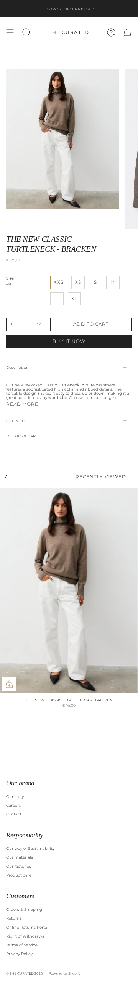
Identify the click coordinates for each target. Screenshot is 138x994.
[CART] (127, 32)
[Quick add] (9, 684)
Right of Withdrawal (26, 936)
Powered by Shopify (64, 973)
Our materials (19, 857)
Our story (15, 797)
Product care (18, 875)
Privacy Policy (19, 954)
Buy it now (69, 341)
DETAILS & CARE (22, 436)
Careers (13, 805)
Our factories (18, 866)
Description (17, 367)
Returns (13, 918)
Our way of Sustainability (30, 848)
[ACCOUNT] (111, 32)
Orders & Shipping (24, 909)
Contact (13, 814)
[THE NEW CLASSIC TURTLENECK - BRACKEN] (69, 590)
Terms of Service (22, 945)
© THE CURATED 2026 (24, 973)
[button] (26, 32)
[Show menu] (10, 32)
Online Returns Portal (27, 927)
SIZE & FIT (15, 421)
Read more (22, 404)
